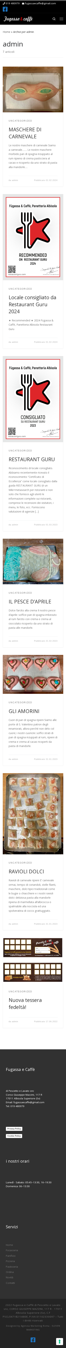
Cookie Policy (14, 1136)
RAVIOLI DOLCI (26, 871)
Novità (9, 1277)
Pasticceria (12, 1266)
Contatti (10, 1283)
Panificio (11, 1255)
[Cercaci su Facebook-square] (5, 9)
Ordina (10, 1272)
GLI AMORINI (24, 711)
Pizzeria (10, 1261)
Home (6, 32)
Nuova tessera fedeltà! (25, 1003)
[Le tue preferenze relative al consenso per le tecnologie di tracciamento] (59, 1341)
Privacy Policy (14, 1128)
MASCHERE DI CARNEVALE (25, 133)
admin (15, 180)
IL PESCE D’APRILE (30, 601)
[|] (18, 18)
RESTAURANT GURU (32, 459)
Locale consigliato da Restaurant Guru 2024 (32, 304)
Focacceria (12, 1250)
